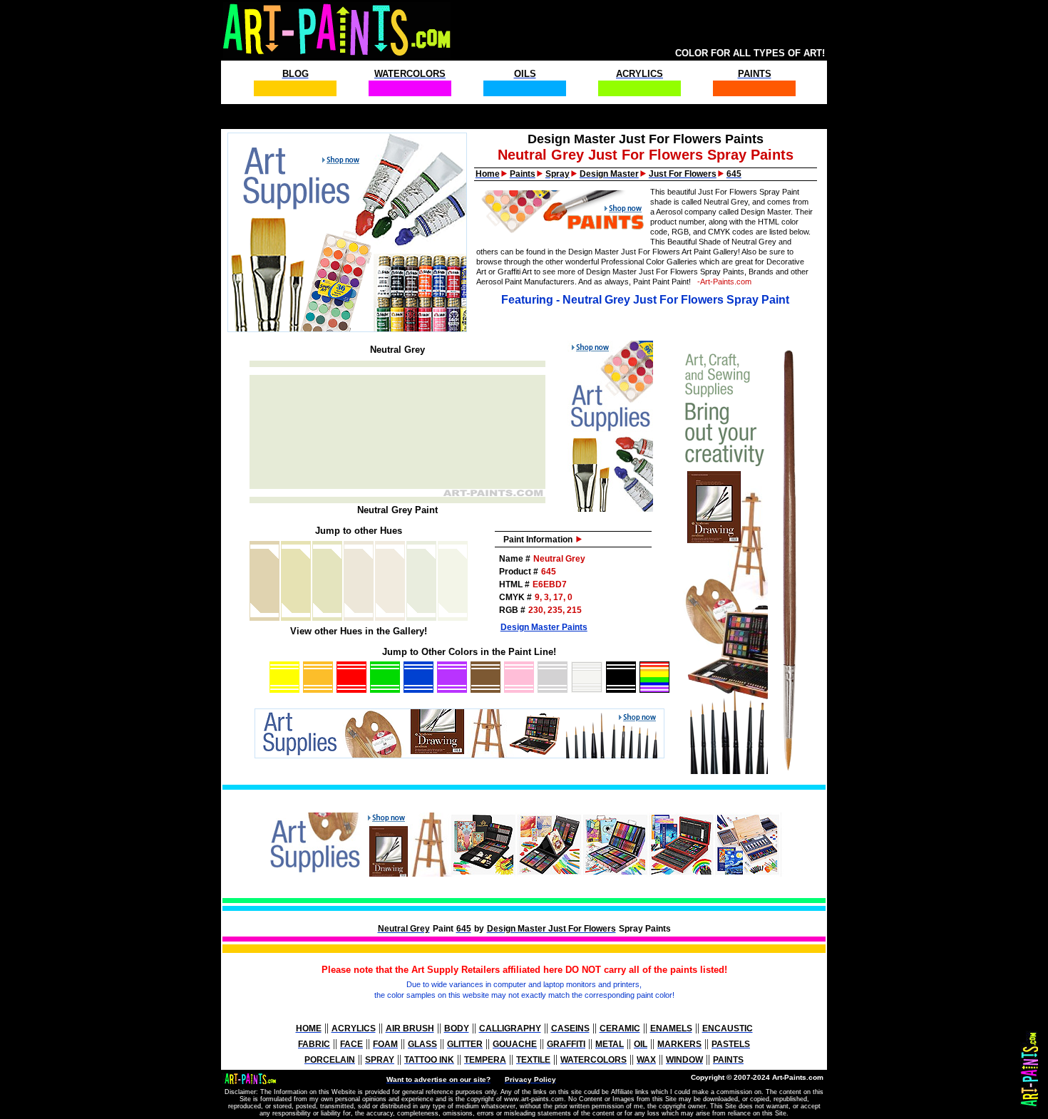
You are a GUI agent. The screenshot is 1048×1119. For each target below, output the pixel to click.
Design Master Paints (543, 627)
